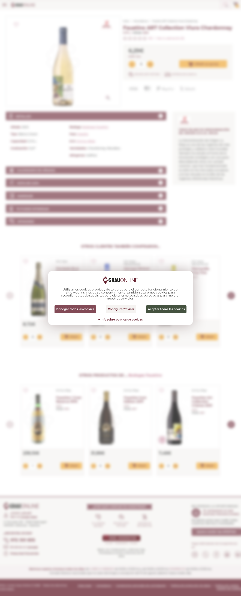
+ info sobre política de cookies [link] (120, 319)
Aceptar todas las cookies (166, 309)
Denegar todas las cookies (75, 309)
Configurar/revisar (121, 309)
